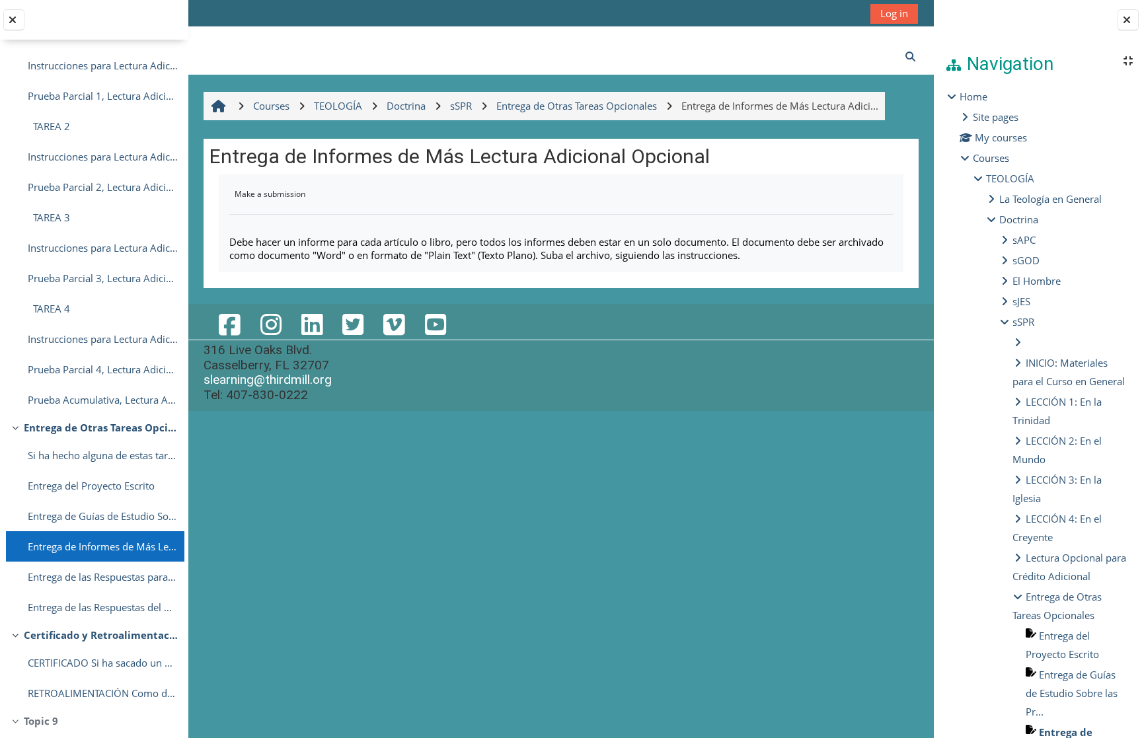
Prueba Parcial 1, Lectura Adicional (103, 95)
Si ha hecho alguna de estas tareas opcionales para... (103, 455)
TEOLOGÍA (1010, 178)
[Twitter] (352, 324)
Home (973, 96)
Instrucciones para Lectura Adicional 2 (103, 156)
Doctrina (1018, 219)
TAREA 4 (49, 308)
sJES (1021, 301)
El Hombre (1036, 280)
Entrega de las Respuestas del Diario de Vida (103, 607)
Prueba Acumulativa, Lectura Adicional (103, 399)
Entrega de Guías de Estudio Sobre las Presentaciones (103, 516)
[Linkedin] (311, 324)
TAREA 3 (49, 217)
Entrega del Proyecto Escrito (91, 485)
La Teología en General (1050, 198)
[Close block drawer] (1128, 19)
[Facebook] (229, 324)
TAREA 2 (49, 126)
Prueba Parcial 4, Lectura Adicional (103, 369)
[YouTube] (435, 324)
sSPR (1023, 321)
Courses (991, 158)
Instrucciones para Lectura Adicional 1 (103, 65)
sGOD (1026, 260)
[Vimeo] (393, 324)
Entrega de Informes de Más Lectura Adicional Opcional (103, 546)
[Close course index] (13, 19)
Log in (894, 13)
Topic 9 (41, 720)
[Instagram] (270, 324)
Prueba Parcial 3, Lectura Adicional (103, 278)
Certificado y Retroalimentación (101, 635)
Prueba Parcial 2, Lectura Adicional (103, 187)
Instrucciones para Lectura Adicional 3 (103, 247)
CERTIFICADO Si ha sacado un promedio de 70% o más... (103, 662)
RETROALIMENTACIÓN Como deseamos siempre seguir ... (103, 693)
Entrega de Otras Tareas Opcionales (101, 427)
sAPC (1024, 239)
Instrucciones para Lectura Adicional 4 (103, 339)
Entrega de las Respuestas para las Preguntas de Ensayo (103, 576)
